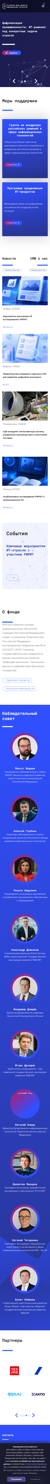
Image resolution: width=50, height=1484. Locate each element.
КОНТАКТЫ (7, 1435)
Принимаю (16, 1479)
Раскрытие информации (19, 688)
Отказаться (35, 1479)
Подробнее (12, 165)
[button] (14, 81)
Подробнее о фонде (16, 680)
